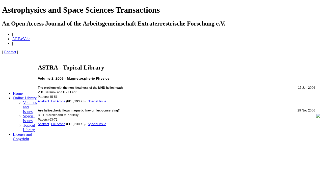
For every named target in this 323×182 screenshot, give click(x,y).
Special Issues (29, 118)
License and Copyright (22, 136)
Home (18, 93)
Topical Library (29, 127)
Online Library (25, 98)
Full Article (58, 101)
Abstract (43, 101)
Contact (10, 52)
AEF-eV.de (21, 39)
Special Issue (97, 101)
